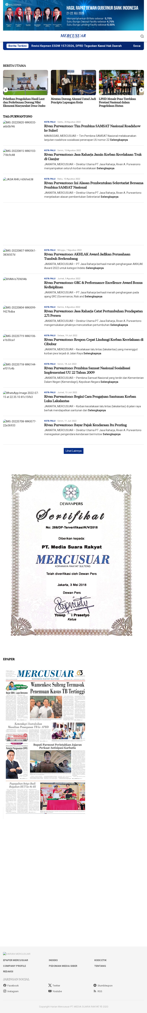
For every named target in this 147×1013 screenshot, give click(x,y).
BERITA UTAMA (14, 65)
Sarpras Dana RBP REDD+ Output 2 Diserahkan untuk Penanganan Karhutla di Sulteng (120, 102)
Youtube (57, 991)
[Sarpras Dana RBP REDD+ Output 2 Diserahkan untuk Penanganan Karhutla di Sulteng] (121, 82)
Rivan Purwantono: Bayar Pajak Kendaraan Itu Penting (85, 425)
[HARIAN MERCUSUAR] (73, 35)
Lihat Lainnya (74, 450)
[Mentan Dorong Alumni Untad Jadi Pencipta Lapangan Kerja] (25, 82)
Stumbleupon (105, 985)
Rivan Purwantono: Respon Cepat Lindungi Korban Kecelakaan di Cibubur (93, 341)
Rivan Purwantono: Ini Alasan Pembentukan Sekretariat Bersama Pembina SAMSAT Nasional (93, 185)
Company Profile (14, 965)
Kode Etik (100, 960)
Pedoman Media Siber (63, 965)
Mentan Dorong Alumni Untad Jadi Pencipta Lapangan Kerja (25, 100)
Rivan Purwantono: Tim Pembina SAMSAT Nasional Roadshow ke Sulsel (92, 128)
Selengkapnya (119, 139)
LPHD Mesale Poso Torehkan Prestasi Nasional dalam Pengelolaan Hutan (69, 102)
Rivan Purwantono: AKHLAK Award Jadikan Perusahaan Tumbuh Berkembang (87, 256)
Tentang (100, 965)
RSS (100, 991)
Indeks (53, 960)
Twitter (56, 985)
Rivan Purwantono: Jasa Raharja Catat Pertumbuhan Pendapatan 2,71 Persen (93, 313)
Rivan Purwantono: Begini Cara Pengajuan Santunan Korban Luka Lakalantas (90, 398)
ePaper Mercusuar (15, 960)
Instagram (13, 991)
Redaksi (8, 971)
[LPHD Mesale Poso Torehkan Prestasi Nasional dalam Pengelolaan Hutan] (73, 82)
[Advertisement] (73, 224)
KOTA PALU (50, 122)
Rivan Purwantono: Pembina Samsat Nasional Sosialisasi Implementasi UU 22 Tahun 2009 (87, 370)
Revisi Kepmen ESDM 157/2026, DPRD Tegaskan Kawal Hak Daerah (54, 46)
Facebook (13, 985)
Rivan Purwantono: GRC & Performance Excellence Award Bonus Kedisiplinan (93, 284)
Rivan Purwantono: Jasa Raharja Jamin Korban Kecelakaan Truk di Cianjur (93, 156)
